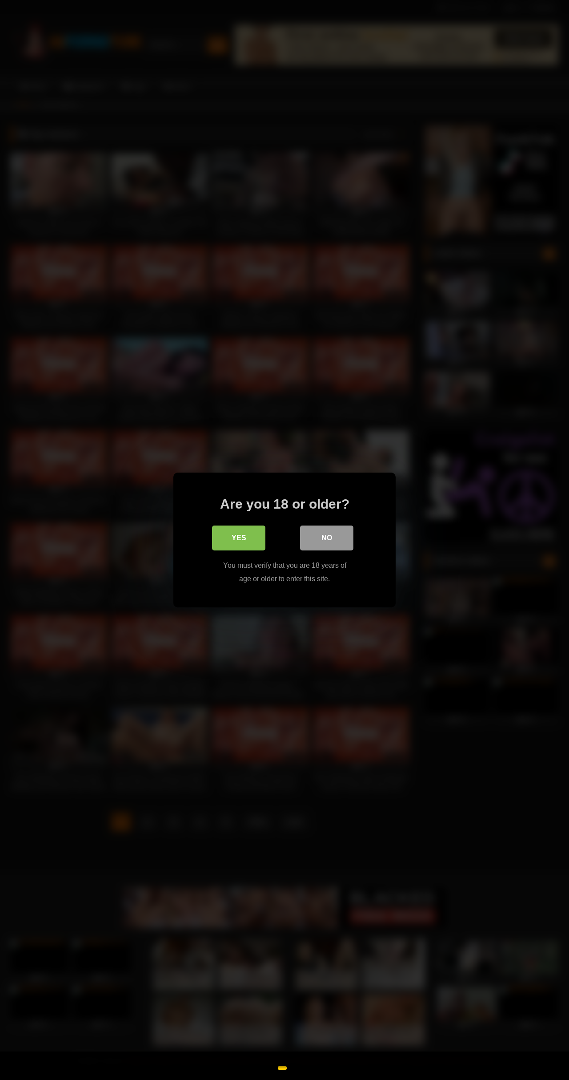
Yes (239, 538)
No (326, 538)
